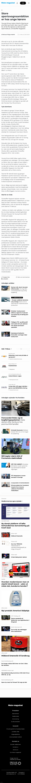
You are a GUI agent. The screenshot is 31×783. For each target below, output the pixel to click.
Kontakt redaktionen (15, 744)
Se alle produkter (15, 721)
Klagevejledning (15, 734)
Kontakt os (15, 747)
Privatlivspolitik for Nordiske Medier (15, 729)
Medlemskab (15, 716)
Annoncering (15, 719)
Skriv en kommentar (24, 277)
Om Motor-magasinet (15, 752)
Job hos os (15, 749)
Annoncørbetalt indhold (16, 737)
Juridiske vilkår (15, 731)
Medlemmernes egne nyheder (11, 501)
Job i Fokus (5, 349)
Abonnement (15, 713)
